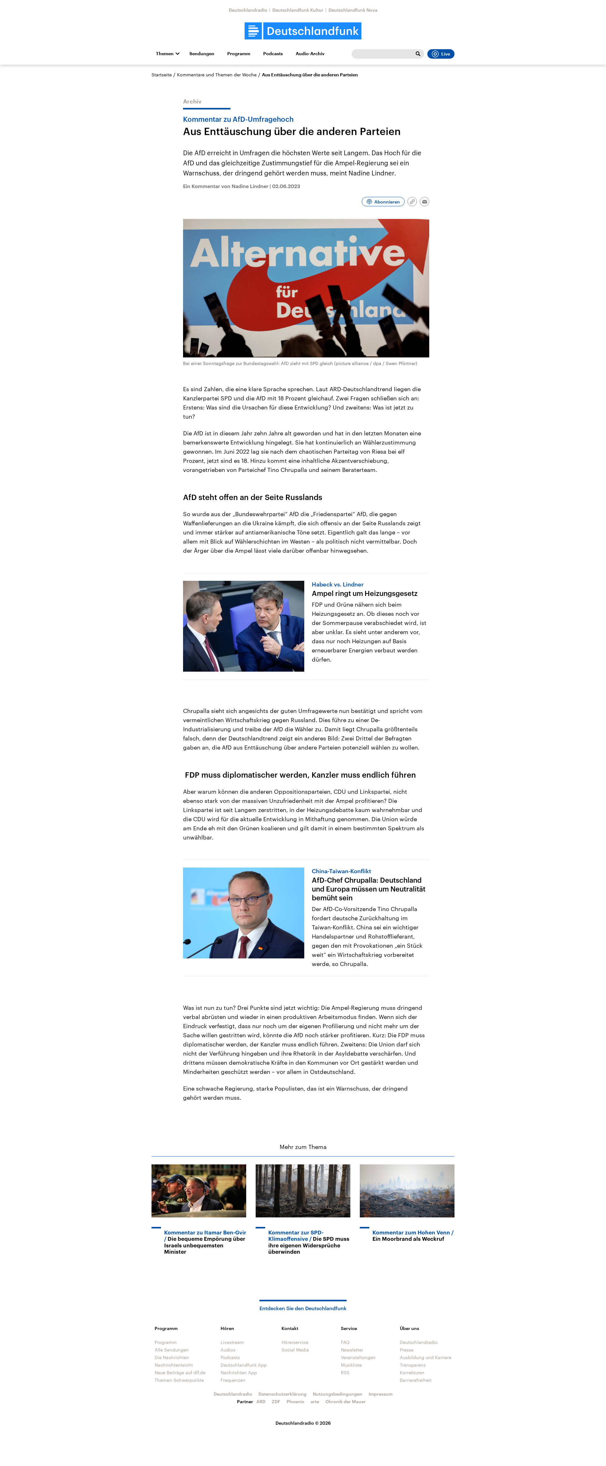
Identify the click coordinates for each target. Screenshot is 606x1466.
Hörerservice (295, 1342)
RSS (345, 1372)
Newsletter (352, 1349)
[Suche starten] (418, 54)
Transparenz (413, 1365)
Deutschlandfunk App (244, 1365)
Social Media (295, 1349)
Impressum (381, 1394)
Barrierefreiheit (415, 1380)
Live (445, 54)
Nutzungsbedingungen (337, 1394)
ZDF (276, 1401)
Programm (238, 53)
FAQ (345, 1342)
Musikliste (351, 1365)
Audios (228, 1349)
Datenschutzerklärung (282, 1394)
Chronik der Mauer (345, 1401)
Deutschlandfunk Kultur (298, 10)
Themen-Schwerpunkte (179, 1380)
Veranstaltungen (358, 1357)
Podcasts (273, 53)
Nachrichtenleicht (174, 1365)
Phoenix (295, 1401)
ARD (260, 1401)
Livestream (232, 1342)
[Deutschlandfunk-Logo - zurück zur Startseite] (303, 31)
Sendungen (201, 53)
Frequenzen (233, 1380)
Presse (406, 1349)
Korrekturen (412, 1372)
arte (315, 1401)
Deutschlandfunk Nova (353, 10)
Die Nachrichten (172, 1357)
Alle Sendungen (172, 1349)
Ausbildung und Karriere (425, 1357)
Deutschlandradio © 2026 (303, 1423)
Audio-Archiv (310, 53)
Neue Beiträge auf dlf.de (180, 1372)
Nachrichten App (239, 1372)
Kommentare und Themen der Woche (217, 74)
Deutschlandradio (248, 10)
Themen (165, 53)
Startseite (162, 74)
